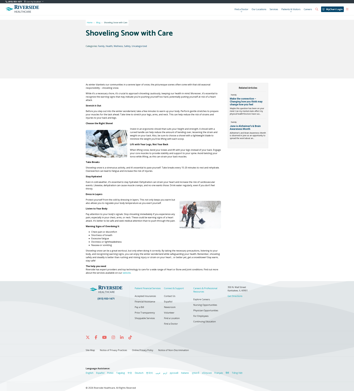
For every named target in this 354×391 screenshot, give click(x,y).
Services (274, 9)
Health (109, 46)
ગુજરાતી (195, 372)
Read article (248, 105)
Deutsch (139, 372)
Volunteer (169, 312)
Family (101, 46)
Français (218, 372)
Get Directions (235, 296)
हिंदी (227, 372)
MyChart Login (334, 9)
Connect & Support (174, 288)
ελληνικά (207, 372)
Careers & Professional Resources (205, 290)
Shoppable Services (145, 318)
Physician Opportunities (205, 310)
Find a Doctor (241, 9)
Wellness (118, 46)
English (89, 372)
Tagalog (120, 372)
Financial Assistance (145, 301)
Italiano (185, 372)
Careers (308, 9)
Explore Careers (201, 299)
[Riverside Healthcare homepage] (22, 9)
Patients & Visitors (290, 9)
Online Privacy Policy (142, 350)
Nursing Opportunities (205, 304)
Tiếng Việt (237, 372)
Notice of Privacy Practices (113, 350)
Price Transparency (145, 312)
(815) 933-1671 (14, 1)
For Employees (201, 316)
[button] (347, 9)
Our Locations (259, 9)
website (127, 272)
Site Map (90, 350)
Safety (127, 46)
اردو (165, 372)
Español (168, 301)
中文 (130, 372)
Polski (110, 372)
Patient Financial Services (148, 288)
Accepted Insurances (145, 296)
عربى (158, 372)
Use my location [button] (33, 2)
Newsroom (169, 307)
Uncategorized (139, 46)
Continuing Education (204, 321)
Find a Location (172, 318)
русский (174, 372)
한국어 (149, 372)
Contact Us (169, 296)
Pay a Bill (139, 307)
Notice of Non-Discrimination (173, 350)
